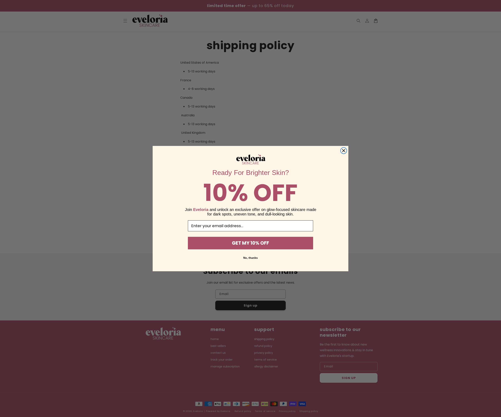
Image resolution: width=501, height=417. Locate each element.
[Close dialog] (344, 150)
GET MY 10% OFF (250, 243)
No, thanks (250, 257)
